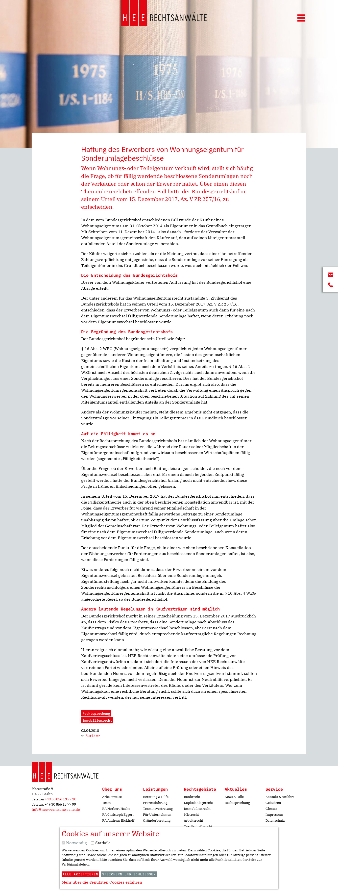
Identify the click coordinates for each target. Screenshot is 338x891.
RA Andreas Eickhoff (118, 820)
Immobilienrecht (197, 809)
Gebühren (273, 803)
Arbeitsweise (112, 797)
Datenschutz (275, 820)
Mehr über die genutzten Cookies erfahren (102, 882)
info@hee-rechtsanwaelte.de (56, 809)
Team (106, 803)
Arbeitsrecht (193, 820)
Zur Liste (92, 736)
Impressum (274, 815)
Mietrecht (191, 815)
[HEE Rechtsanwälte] (164, 13)
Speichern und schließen (129, 874)
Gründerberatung (156, 820)
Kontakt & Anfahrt (280, 797)
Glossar (271, 809)
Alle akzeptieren (80, 874)
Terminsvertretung (158, 809)
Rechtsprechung (237, 803)
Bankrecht (192, 797)
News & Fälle (234, 797)
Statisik (102, 842)
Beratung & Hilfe (156, 797)
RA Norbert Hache (116, 809)
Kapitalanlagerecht (198, 803)
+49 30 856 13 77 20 (60, 799)
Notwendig (76, 842)
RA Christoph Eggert (118, 815)
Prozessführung (155, 803)
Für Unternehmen (157, 815)
